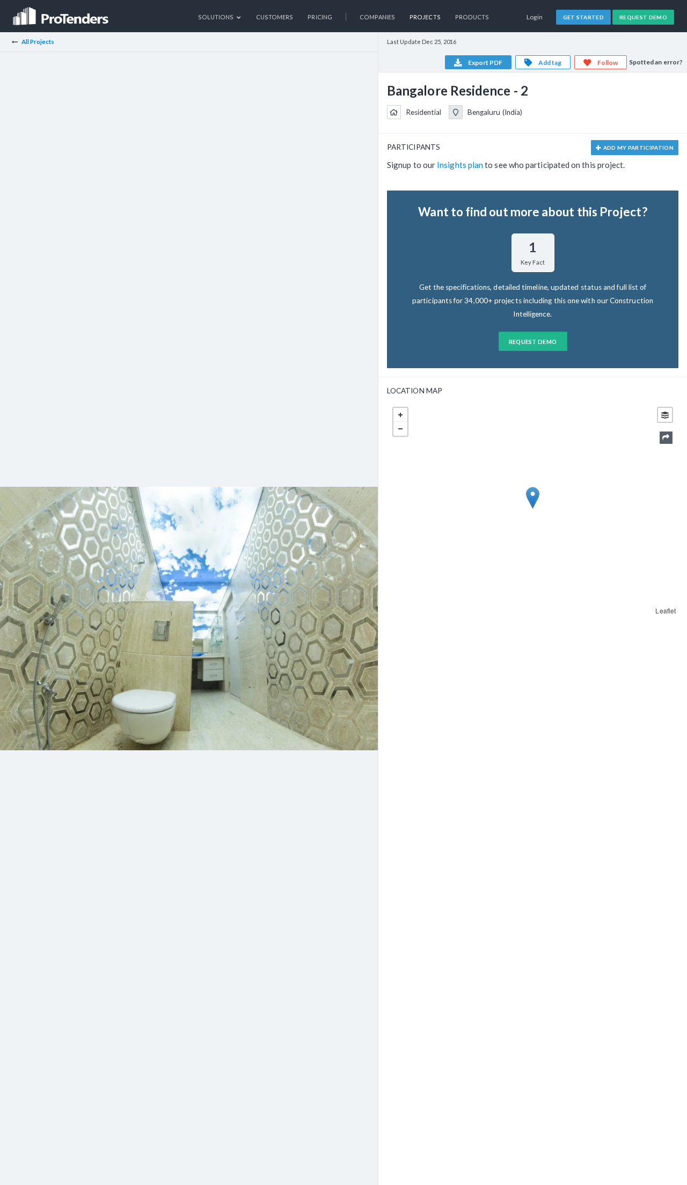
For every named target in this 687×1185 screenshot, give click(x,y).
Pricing (320, 16)
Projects (425, 16)
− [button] (400, 429)
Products (472, 16)
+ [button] (400, 415)
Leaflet (665, 610)
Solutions (216, 16)
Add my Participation (638, 147)
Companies (377, 16)
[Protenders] (62, 12)
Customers (275, 16)
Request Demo (643, 17)
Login (535, 17)
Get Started (583, 17)
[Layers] (665, 415)
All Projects (38, 41)
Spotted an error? (656, 62)
